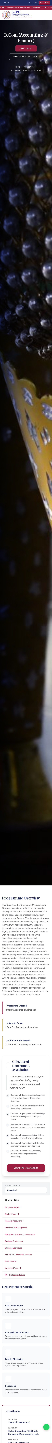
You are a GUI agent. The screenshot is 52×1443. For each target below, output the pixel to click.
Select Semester (12, 1185)
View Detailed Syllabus (25, 57)
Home (17, 67)
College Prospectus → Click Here (19, 7)
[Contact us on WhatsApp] (46, 1427)
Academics (29, 67)
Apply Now (44, 2)
